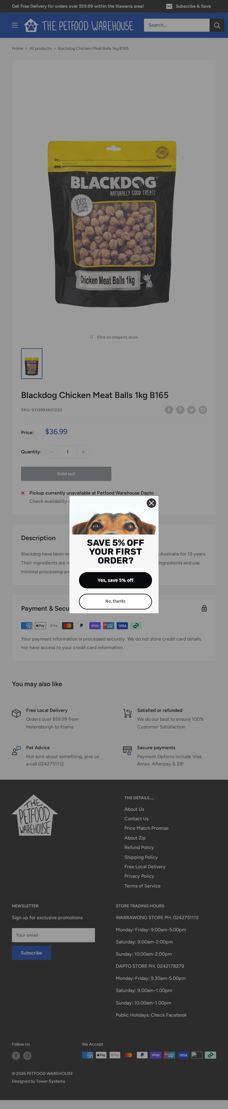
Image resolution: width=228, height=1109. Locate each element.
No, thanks (115, 601)
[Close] (151, 503)
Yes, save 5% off (115, 580)
